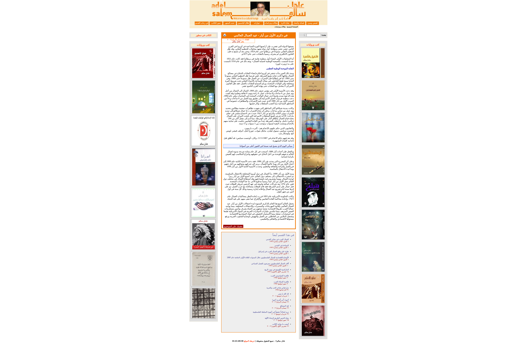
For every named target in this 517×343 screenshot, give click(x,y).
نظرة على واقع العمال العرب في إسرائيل (273, 251)
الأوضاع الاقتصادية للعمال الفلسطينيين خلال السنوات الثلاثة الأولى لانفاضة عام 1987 (258, 258)
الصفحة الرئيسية (292, 27)
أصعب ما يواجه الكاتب (280, 324)
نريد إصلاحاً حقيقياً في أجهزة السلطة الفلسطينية (271, 312)
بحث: (323, 35)
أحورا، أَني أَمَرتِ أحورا (280, 300)
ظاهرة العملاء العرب (281, 282)
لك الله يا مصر (283, 294)
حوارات (257, 23)
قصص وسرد (312, 23)
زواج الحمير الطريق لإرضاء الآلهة (277, 318)
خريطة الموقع (249, 341)
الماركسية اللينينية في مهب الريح (277, 270)
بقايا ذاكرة (285, 23)
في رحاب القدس (201, 23)
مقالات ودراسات (271, 23)
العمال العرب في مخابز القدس (277, 239)
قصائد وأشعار (299, 23)
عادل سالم (236, 42)
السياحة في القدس (282, 245)
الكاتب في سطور (203, 35)
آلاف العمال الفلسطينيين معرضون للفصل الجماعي (270, 264)
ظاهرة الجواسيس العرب (280, 276)
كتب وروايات (312, 44)
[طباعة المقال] (224, 35)
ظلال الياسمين (243, 23)
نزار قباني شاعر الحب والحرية (278, 288)
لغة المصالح (284, 306)
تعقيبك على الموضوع (233, 226)
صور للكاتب (216, 23)
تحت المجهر (229, 23)
